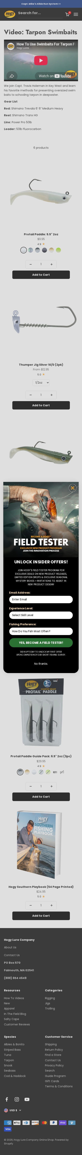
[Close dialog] (72, 488)
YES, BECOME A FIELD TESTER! (41, 643)
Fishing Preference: (22, 624)
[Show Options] (69, 615)
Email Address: (19, 592)
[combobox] (40, 615)
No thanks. (41, 664)
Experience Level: (21, 608)
